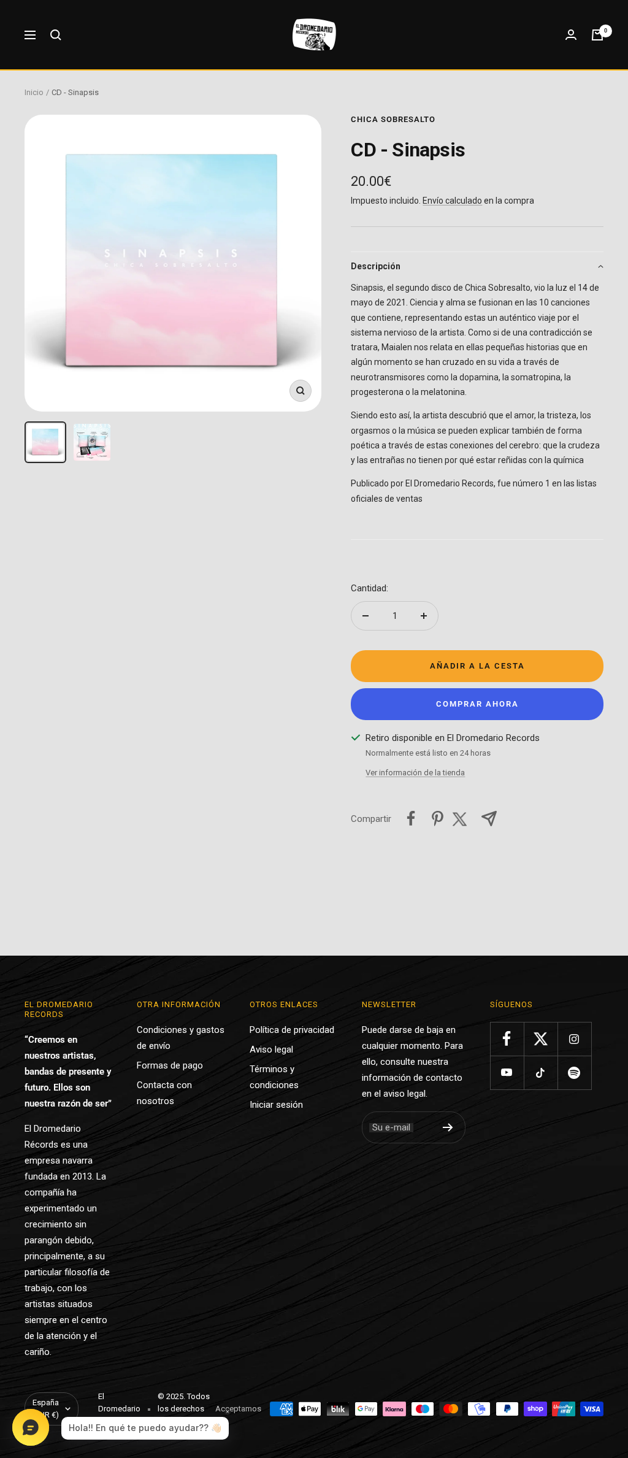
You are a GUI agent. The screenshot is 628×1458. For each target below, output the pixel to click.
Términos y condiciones (274, 1077)
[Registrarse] (448, 1127)
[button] (477, 265)
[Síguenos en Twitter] (540, 1038)
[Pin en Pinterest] (437, 818)
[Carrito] (597, 34)
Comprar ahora (477, 703)
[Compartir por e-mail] (489, 818)
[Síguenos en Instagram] (574, 1039)
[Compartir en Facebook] (411, 818)
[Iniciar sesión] (570, 34)
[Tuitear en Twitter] (463, 818)
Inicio (34, 92)
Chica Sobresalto (393, 119)
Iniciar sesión (276, 1104)
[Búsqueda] (55, 34)
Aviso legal (271, 1049)
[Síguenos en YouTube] (507, 1072)
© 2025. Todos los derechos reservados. (184, 1408)
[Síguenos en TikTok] (540, 1072)
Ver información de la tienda (415, 772)
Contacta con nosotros (164, 1093)
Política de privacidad (292, 1029)
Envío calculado (452, 200)
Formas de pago (170, 1065)
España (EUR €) (46, 1408)
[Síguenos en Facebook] (507, 1039)
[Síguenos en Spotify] (574, 1072)
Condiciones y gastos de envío (180, 1037)
